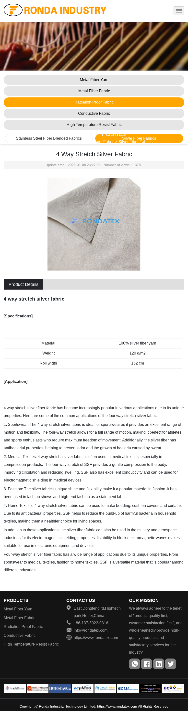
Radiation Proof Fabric (94, 102)
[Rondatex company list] (60, 688)
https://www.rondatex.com (117, 706)
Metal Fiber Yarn (94, 80)
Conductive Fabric (94, 113)
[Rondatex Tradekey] (37, 688)
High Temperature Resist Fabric (94, 125)
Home (46, 142)
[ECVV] (173, 688)
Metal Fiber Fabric (94, 91)
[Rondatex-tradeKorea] (15, 688)
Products (16, 600)
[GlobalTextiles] (105, 688)
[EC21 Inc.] (128, 688)
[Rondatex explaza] (83, 688)
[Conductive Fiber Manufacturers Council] (150, 688)
